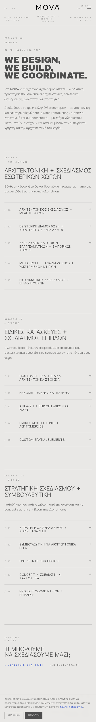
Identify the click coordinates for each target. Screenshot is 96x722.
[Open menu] (89, 7)
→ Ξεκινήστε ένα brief (24, 664)
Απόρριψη (14, 716)
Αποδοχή (34, 716)
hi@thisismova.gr (65, 664)
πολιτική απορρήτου (71, 707)
